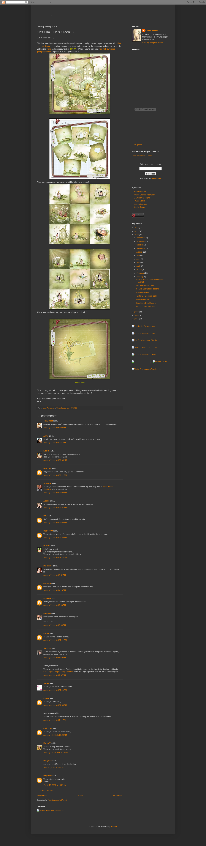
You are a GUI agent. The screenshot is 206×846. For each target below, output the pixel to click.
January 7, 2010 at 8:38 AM (54, 428)
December (141, 238)
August (139, 252)
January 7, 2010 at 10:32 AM (55, 523)
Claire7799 (48, 531)
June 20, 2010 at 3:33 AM (53, 768)
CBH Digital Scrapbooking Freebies (58, 672)
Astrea (46, 683)
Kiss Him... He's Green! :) (146, 303)
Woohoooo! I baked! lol (145, 306)
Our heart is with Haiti (145, 285)
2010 (136, 235)
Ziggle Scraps (139, 207)
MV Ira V (47, 743)
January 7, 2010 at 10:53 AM (55, 538)
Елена (46, 451)
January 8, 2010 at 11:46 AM (55, 690)
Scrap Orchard (140, 192)
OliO (45, 516)
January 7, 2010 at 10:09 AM (55, 460)
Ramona (47, 613)
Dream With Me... (143, 292)
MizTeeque (47, 566)
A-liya (45, 436)
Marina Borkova (140, 204)
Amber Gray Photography (144, 195)
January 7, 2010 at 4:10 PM (54, 590)
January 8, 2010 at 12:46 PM (55, 705)
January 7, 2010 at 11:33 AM (55, 558)
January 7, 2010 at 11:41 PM (55, 640)
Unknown (47, 468)
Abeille (46, 501)
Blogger (114, 827)
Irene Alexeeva (151, 30)
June (138, 259)
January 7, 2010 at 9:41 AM (54, 443)
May (138, 262)
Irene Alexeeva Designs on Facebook (142, 155)
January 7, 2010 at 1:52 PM (54, 575)
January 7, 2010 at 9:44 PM (54, 625)
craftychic (47, 728)
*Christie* (47, 483)
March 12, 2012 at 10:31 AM (54, 785)
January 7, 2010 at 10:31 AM (55, 508)
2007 (136, 319)
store (48, 49)
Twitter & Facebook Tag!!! (146, 296)
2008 (136, 315)
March (139, 270)
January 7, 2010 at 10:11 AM (55, 475)
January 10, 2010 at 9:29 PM (55, 735)
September (141, 248)
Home (80, 796)
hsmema (47, 598)
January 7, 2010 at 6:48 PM (54, 605)
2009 (136, 312)
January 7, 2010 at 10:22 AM (55, 493)
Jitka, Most (48, 421)
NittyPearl (47, 776)
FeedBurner (156, 178)
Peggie (46, 698)
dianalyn (47, 583)
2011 (136, 231)
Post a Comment (47, 790)
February (140, 273)
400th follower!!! (142, 300)
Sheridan (47, 648)
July (138, 255)
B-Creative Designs (142, 198)
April (138, 266)
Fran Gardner (139, 201)
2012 (136, 228)
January (140, 277)
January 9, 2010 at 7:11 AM (54, 720)
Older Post (117, 796)
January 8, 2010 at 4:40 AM (54, 658)
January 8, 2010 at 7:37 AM (54, 675)
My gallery (138, 145)
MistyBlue (47, 761)
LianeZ (46, 633)
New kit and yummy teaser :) (147, 289)
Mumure (47, 546)
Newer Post (42, 796)
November (141, 241)
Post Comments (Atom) (57, 800)
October (139, 245)
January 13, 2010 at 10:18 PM (55, 753)
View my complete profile (152, 43)
